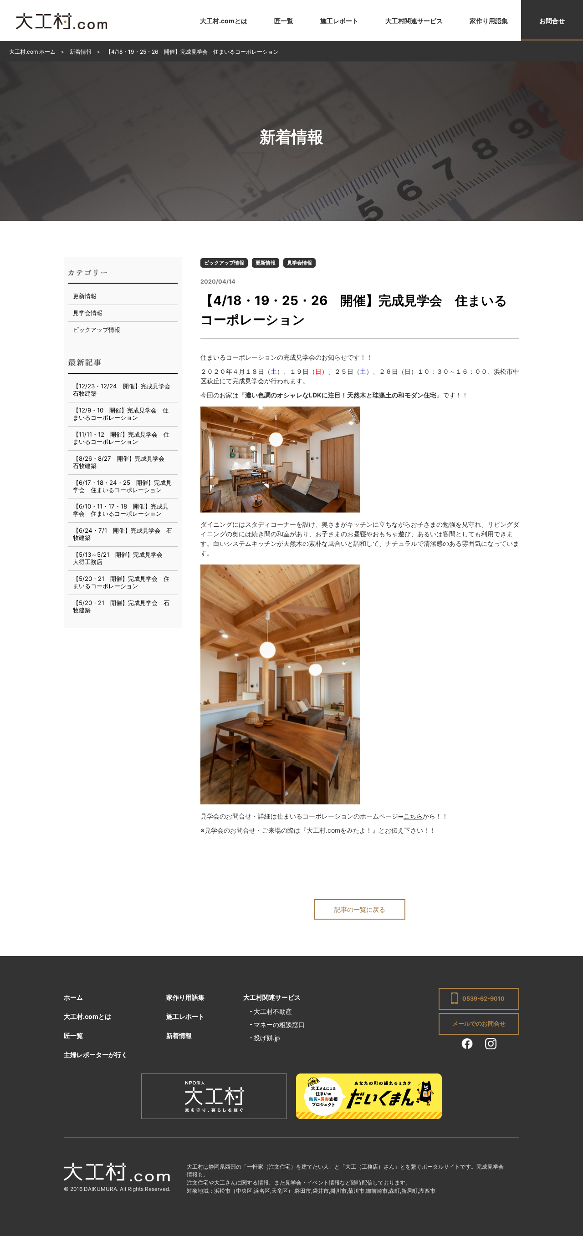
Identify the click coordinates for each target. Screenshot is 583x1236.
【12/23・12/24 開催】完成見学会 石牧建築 (124, 389)
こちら (413, 816)
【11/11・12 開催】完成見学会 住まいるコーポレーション (121, 438)
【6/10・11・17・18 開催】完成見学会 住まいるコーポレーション (121, 510)
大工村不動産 (273, 1011)
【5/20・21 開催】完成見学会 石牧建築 (121, 606)
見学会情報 (299, 262)
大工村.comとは (223, 21)
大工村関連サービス (414, 21)
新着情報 (179, 1035)
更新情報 (266, 262)
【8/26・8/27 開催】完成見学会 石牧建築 (121, 462)
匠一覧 (283, 21)
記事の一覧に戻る (359, 909)
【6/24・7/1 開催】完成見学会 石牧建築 (122, 534)
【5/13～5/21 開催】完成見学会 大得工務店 (121, 558)
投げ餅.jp (267, 1038)
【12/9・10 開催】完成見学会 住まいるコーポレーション (121, 414)
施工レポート (339, 21)
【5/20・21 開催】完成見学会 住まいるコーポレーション (121, 582)
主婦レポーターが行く (96, 1054)
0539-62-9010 (483, 998)
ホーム (73, 997)
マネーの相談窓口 (279, 1024)
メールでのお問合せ (479, 1023)
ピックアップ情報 (224, 262)
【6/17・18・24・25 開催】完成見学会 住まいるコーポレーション (122, 486)
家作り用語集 (489, 21)
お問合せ (552, 21)
